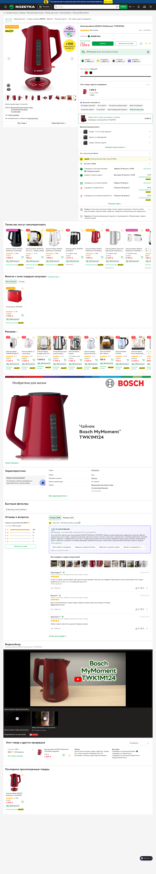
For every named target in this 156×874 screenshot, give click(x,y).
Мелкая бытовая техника (35, 13)
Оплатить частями (126, 43)
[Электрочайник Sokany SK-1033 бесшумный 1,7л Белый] (91, 343)
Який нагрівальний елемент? (117, 109)
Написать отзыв (20, 546)
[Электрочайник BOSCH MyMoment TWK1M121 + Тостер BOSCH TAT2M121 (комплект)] (135, 238)
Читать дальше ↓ (57, 584)
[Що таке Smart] (9, 31)
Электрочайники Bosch (81, 13)
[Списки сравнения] (144, 7)
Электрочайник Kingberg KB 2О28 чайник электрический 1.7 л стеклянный (44, 353)
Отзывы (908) (55, 518)
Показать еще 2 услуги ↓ (115, 147)
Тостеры (21, 281)
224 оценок (19, 752)
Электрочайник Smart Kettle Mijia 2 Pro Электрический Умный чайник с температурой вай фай (138, 353)
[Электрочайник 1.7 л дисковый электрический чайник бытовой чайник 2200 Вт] (29, 343)
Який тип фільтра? (136, 105)
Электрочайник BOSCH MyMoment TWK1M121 (54, 250)
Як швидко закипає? (88, 105)
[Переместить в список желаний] (146, 43)
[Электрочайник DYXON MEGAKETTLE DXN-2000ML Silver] (122, 343)
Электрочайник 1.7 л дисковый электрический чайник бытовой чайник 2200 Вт (28, 353)
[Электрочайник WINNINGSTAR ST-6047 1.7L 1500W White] (13, 343)
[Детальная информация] (17, 332)
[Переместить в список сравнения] (141, 43)
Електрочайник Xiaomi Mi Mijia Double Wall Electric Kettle (114, 250)
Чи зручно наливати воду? (118, 105)
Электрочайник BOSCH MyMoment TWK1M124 (14, 794)
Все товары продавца (15, 756)
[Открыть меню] (5, 7)
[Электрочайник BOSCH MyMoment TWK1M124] (15, 783)
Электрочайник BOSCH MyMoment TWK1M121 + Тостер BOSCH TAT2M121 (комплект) (134, 250)
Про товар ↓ (22, 123)
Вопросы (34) (68, 518)
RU (130, 7)
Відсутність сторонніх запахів (109, 547)
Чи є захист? (102, 105)
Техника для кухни (51, 13)
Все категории (11, 281)
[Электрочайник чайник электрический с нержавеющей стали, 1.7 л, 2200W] (75, 343)
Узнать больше (12, 463)
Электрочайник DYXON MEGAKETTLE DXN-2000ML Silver (122, 353)
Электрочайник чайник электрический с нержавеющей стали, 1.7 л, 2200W (75, 353)
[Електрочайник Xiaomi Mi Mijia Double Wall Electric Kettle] (115, 238)
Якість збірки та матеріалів (62, 547)
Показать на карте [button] (93, 171)
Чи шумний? (100, 109)
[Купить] (22, 257)
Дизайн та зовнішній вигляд (133, 547)
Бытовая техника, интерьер (15, 13)
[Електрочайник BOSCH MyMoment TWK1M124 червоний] (95, 238)
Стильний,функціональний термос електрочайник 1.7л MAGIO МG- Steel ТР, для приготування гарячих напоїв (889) (60, 353)
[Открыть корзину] (150, 7)
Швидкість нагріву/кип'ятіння (85, 547)
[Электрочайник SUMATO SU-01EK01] (75, 238)
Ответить (57, 588)
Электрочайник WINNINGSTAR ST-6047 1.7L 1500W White (12, 353)
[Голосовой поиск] (117, 7)
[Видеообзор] (8, 86)
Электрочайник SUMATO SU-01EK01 (74, 250)
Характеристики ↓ (58, 123)
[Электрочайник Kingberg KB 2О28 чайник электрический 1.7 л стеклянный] (44, 343)
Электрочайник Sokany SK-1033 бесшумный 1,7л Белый (89, 353)
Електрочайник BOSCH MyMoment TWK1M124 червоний (94, 250)
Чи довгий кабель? (87, 109)
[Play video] (78, 679)
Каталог (46, 7)
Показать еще (114, 204)
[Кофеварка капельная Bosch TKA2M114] (83, 118)
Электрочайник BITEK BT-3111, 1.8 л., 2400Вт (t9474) (35, 250)
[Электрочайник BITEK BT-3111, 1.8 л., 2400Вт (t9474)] (35, 238)
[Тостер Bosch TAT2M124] (15, 296)
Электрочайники (65, 13)
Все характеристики (58, 496)
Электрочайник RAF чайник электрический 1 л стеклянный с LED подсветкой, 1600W (107, 353)
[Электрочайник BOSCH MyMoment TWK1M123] (15, 238)
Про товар (8, 19)
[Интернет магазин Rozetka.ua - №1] (22, 7)
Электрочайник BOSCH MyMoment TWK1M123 (14, 250)
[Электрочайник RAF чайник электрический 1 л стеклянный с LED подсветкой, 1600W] (107, 343)
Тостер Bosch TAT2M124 (14, 307)
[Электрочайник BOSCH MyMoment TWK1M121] (55, 238)
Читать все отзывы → (57, 636)
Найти (123, 7)
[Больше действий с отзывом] (147, 588)
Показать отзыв (40, 730)
